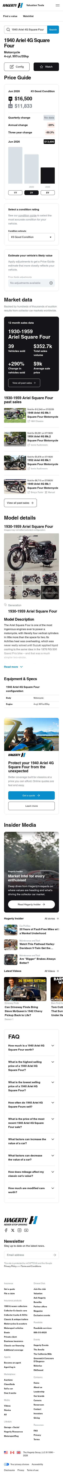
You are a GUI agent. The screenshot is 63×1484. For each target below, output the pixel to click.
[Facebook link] (6, 1230)
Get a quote (9, 1289)
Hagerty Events (41, 1345)
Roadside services (43, 1328)
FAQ (36, 1431)
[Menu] (57, 5)
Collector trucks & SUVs (15, 1315)
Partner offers (40, 1306)
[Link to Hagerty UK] (18, 1452)
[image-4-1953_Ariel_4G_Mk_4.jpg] (50, 578)
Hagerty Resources (13, 1432)
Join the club (40, 1289)
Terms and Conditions (31, 1266)
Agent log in (9, 1367)
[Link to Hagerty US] (6, 1452)
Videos (7, 1406)
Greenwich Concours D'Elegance (44, 1359)
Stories (7, 1410)
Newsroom (39, 1405)
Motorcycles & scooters (15, 1324)
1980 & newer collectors (15, 1306)
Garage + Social (11, 1427)
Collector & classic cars (15, 1310)
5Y (47, 192)
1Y (15, 192)
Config (20, 66)
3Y (31, 192)
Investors (38, 1413)
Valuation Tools (35, 5)
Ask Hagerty (40, 1298)
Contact (37, 1409)
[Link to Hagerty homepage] (21, 1221)
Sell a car (8, 1388)
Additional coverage (13, 1350)
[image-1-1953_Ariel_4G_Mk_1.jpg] (31, 552)
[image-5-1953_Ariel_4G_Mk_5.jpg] (13, 592)
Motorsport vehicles (13, 1328)
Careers (37, 1400)
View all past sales (22, 383)
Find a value (10, 16)
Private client (10, 1337)
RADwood (38, 1370)
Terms (37, 1439)
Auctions (8, 1380)
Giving (37, 1418)
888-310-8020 (40, 1332)
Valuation (38, 1293)
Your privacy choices (19, 1464)
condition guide (27, 215)
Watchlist (28, 16)
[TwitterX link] (12, 1230)
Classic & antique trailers (16, 1319)
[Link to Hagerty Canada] (12, 1452)
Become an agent (12, 1363)
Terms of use (32, 1470)
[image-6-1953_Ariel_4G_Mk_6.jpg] (32, 592)
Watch (49, 66)
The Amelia (39, 1349)
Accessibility (37, 1464)
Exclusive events (42, 1315)
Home (36, 1383)
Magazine (38, 1311)
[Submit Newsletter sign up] (54, 1255)
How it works (10, 1393)
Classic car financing (14, 1345)
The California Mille (43, 1354)
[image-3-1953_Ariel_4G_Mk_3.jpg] (32, 578)
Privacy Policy (10, 1266)
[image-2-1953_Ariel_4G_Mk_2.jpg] (13, 578)
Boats (7, 1332)
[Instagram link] (19, 1230)
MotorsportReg (11, 1436)
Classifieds (9, 1384)
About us (38, 1387)
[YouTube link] (26, 1230)
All (5, 1414)
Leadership (39, 1392)
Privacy (37, 1435)
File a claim (9, 1293)
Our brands (39, 1396)
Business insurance (13, 1341)
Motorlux (38, 1366)
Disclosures (9, 1470)
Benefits (38, 1302)
